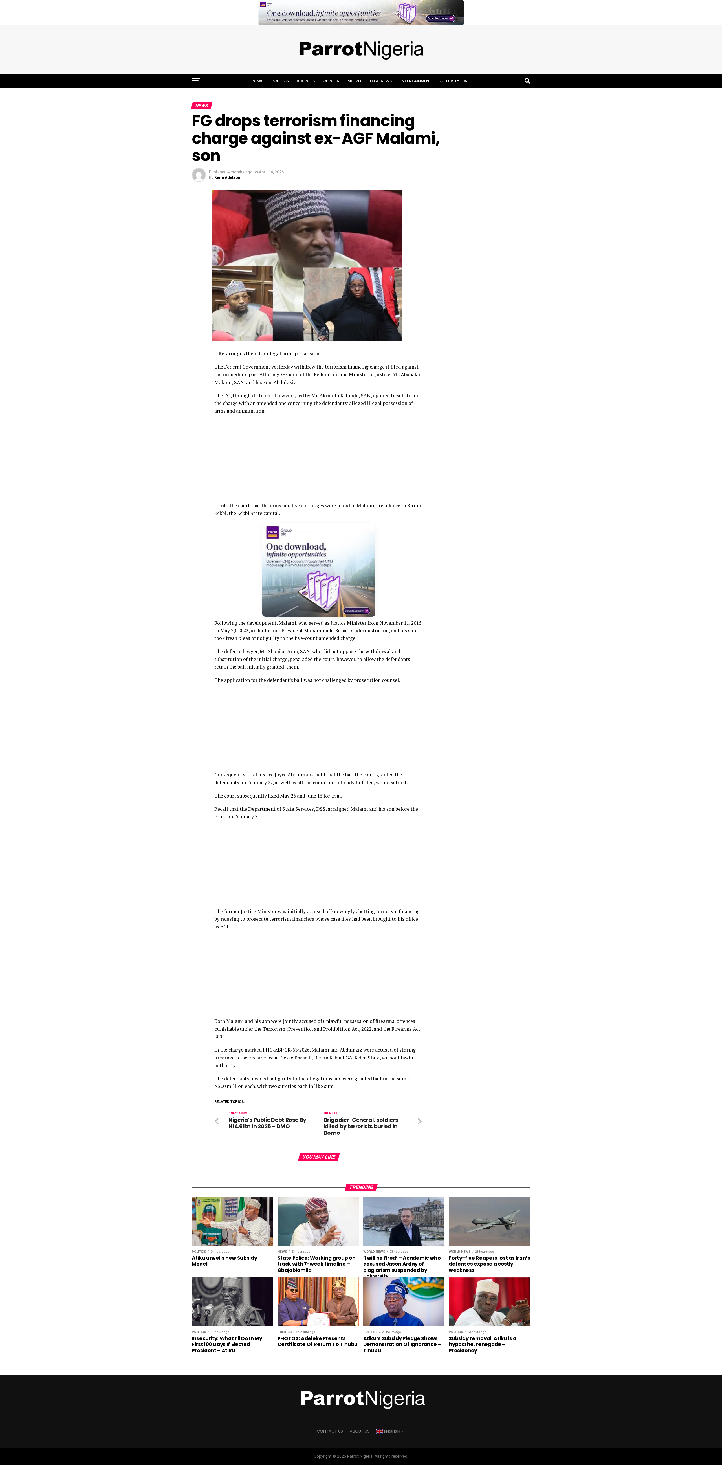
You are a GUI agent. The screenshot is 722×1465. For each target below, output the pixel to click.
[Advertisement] (318, 459)
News (257, 81)
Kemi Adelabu (227, 177)
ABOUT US (359, 1431)
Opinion (331, 81)
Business (306, 81)
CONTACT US (330, 1431)
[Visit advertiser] (361, 12)
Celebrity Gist (454, 81)
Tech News (380, 81)
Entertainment (416, 81)
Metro (354, 81)
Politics (280, 81)
